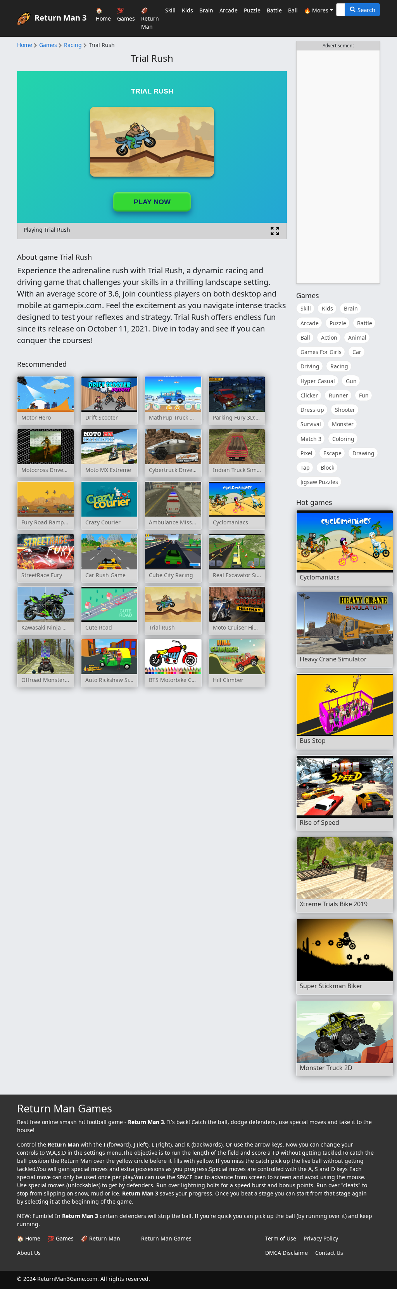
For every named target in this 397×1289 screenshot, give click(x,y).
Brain (206, 10)
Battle (274, 10)
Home (24, 45)
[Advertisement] (338, 166)
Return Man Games (166, 1238)
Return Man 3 (60, 17)
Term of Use (280, 1238)
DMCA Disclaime (286, 1252)
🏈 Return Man (150, 18)
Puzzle (252, 10)
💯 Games (126, 14)
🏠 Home (103, 14)
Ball (293, 10)
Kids (187, 10)
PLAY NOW (152, 202)
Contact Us (329, 1252)
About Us (29, 1252)
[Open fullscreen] (274, 231)
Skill (170, 10)
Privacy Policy (321, 1238)
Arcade (228, 10)
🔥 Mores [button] (316, 10)
